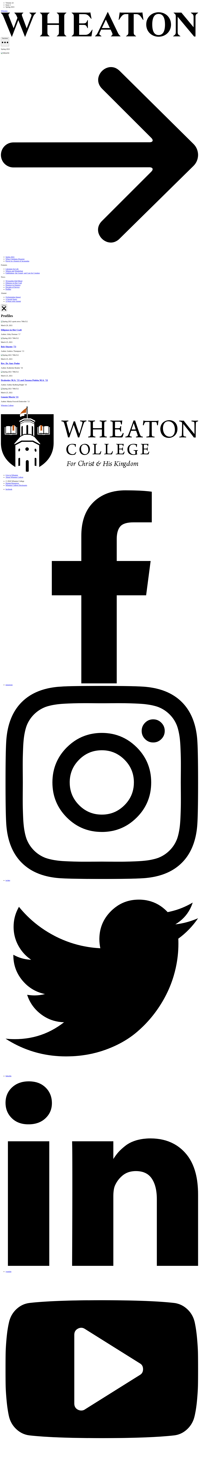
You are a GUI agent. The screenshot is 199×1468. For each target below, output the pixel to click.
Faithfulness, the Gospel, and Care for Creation (23, 273)
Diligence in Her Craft (14, 283)
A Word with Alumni (13, 301)
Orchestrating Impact (13, 297)
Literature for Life (12, 269)
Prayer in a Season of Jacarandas (17, 261)
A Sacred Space (11, 299)
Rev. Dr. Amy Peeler (10, 363)
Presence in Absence (13, 285)
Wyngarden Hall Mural (14, 281)
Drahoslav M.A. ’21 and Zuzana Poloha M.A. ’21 (24, 380)
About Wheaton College (14, 477)
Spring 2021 (10, 257)
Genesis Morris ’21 (10, 397)
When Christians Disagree (15, 259)
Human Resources (12, 483)
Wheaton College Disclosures (16, 485)
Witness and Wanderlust (14, 271)
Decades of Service (13, 287)
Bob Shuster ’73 (8, 346)
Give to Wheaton (12, 475)
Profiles (8, 289)
